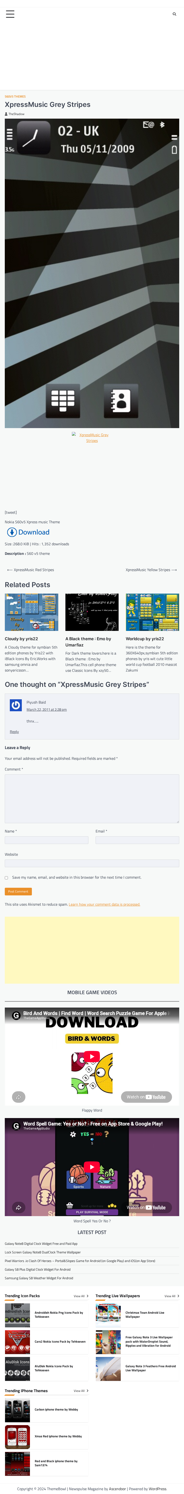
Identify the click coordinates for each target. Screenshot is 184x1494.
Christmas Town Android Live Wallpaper (145, 1314)
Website (11, 854)
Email (101, 831)
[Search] (174, 14)
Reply (14, 731)
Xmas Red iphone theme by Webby (58, 1436)
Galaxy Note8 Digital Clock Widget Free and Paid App (41, 1243)
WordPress (157, 1489)
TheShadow (16, 114)
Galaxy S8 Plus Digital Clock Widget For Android (37, 1269)
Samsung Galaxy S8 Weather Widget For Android (39, 1277)
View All (79, 1296)
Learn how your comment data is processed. (104, 904)
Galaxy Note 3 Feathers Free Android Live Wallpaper (151, 1368)
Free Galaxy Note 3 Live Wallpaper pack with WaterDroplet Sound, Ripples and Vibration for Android (149, 1341)
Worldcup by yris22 (145, 638)
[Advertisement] (92, 56)
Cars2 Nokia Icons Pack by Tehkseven (60, 1341)
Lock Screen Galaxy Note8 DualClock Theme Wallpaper (43, 1252)
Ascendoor (117, 1489)
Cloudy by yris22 (21, 638)
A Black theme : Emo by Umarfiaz (88, 641)
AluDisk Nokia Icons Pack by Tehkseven (54, 1368)
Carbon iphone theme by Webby (56, 1409)
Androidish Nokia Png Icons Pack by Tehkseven (59, 1314)
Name (11, 831)
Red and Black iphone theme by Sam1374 (56, 1463)
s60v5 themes (15, 96)
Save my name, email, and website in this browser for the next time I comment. (76, 877)
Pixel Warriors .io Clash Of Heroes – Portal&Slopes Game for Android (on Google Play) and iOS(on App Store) (80, 1260)
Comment (14, 769)
